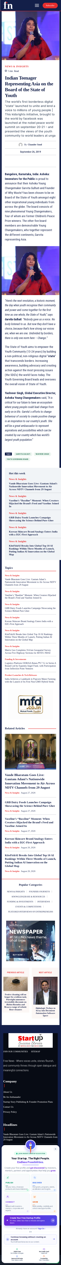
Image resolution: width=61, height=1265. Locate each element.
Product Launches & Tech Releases (21, 675)
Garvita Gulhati (23, 454)
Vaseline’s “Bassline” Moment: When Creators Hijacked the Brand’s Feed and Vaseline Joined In (34, 503)
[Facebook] (19, 161)
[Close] (55, 1149)
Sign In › (41, 1228)
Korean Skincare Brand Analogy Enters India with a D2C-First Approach (33, 533)
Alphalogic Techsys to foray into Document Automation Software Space (45, 1012)
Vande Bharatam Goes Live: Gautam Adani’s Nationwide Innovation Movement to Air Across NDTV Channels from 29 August (33, 486)
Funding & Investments (15, 659)
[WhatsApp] (42, 161)
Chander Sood (35, 144)
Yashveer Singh (42, 454)
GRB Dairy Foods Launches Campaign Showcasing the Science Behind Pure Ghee (31, 519)
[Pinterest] (34, 161)
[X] (27, 161)
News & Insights (17, 66)
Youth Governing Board (17, 459)
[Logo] (8, 5)
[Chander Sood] (21, 145)
